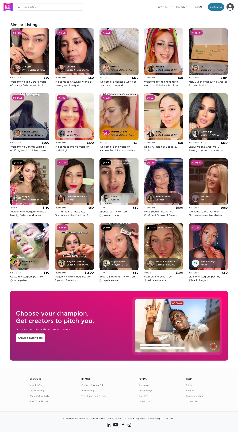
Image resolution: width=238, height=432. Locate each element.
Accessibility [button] (169, 418)
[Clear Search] (83, 7)
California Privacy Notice (134, 418)
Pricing (189, 385)
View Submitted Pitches (93, 396)
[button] (216, 7)
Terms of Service (98, 418)
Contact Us (192, 401)
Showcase (144, 385)
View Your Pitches (38, 401)
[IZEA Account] (230, 7)
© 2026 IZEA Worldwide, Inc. (76, 418)
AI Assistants (145, 401)
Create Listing (36, 390)
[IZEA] (8, 6)
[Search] (19, 7)
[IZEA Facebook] (123, 424)
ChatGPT (143, 396)
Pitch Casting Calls (39, 396)
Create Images (146, 390)
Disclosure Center (195, 396)
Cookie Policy (154, 418)
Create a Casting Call (92, 385)
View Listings (88, 390)
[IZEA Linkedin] (108, 424)
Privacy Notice (114, 418)
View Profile (35, 385)
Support (190, 390)
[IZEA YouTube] (115, 424)
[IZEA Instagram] (129, 424)
